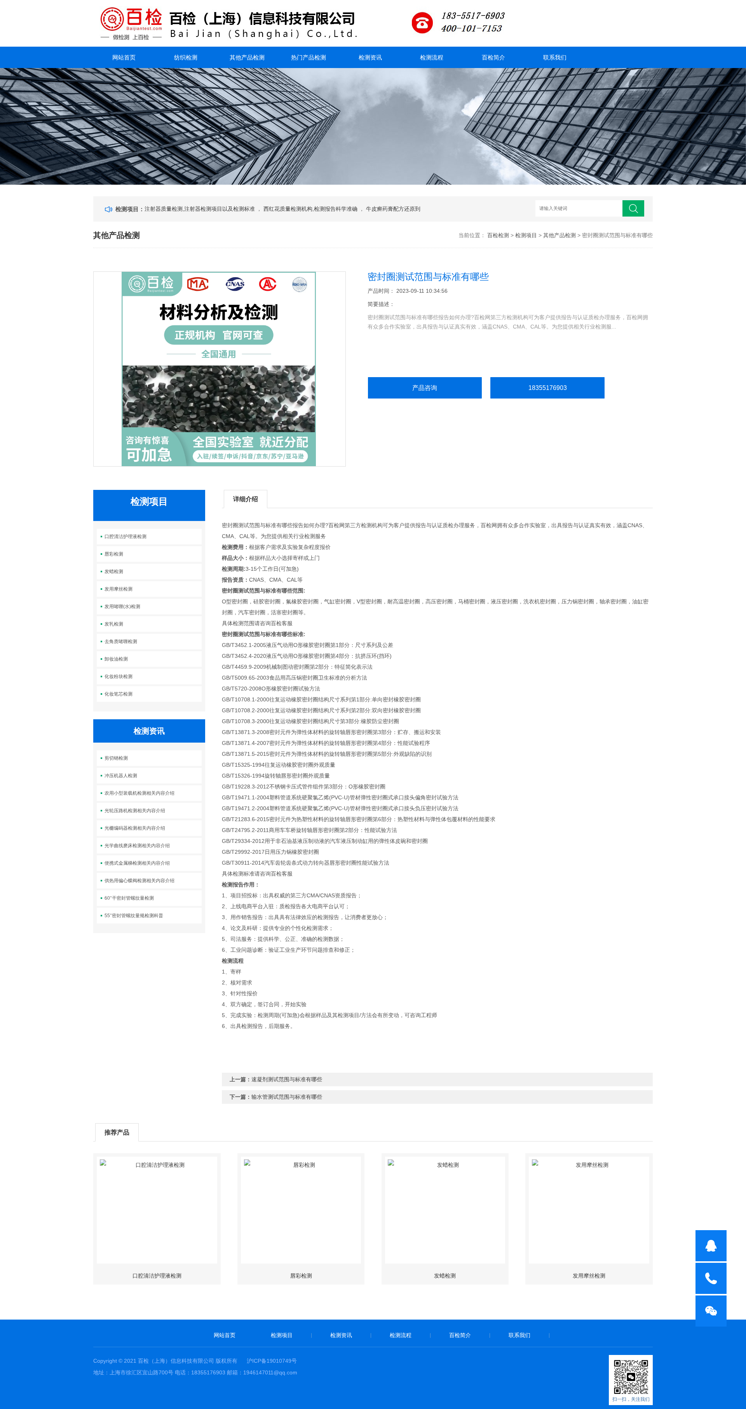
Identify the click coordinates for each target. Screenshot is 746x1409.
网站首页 (124, 57)
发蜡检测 (114, 571)
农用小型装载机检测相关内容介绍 (139, 793)
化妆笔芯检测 (118, 694)
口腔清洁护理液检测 (125, 536)
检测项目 (526, 235)
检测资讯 (370, 57)
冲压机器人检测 (121, 775)
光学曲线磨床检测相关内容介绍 (137, 845)
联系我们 (554, 57)
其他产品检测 (247, 57)
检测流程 (431, 57)
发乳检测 (114, 624)
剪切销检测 (116, 758)
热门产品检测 (308, 57)
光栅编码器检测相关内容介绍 (135, 828)
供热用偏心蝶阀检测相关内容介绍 (139, 880)
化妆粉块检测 (118, 676)
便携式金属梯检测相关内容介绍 (137, 863)
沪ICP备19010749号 (272, 1361)
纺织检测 (185, 57)
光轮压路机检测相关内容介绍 (135, 810)
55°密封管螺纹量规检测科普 (134, 915)
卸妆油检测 (116, 659)
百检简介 (493, 57)
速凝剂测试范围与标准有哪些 (286, 1079)
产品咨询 (424, 388)
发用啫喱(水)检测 (122, 606)
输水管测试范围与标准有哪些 (286, 1097)
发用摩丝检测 (118, 589)
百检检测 (498, 235)
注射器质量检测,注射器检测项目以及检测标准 (200, 209)
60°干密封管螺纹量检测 (129, 898)
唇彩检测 (114, 554)
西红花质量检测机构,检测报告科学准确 (311, 209)
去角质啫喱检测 (121, 641)
